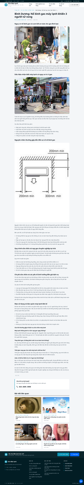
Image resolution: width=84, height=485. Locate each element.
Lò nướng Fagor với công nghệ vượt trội (26, 444)
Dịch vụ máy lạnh (33, 465)
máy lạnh (17, 375)
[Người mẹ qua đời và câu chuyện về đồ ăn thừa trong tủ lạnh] (56, 432)
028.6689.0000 (68, 1)
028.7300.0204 (76, 1)
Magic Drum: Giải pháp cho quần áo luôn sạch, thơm (54, 417)
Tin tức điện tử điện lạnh (27, 10)
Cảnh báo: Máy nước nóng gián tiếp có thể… (52, 464)
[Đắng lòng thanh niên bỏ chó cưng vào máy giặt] (28, 405)
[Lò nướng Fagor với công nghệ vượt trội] (28, 432)
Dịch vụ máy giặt (33, 472)
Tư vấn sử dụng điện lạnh (35, 463)
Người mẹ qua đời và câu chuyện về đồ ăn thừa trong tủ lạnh (55, 444)
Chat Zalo (75, 454)
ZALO (62, 1)
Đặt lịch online (68, 470)
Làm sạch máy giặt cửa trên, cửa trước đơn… (51, 474)
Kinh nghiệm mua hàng (40, 4)
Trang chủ (30, 4)
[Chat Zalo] (81, 481)
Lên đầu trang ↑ (75, 483)
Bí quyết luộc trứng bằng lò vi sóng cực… (52, 470)
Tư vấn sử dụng (61, 4)
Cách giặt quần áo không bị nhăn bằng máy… (51, 467)
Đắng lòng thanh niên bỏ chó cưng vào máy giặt (27, 417)
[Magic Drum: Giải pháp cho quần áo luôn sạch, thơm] (56, 405)
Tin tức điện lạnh (52, 4)
